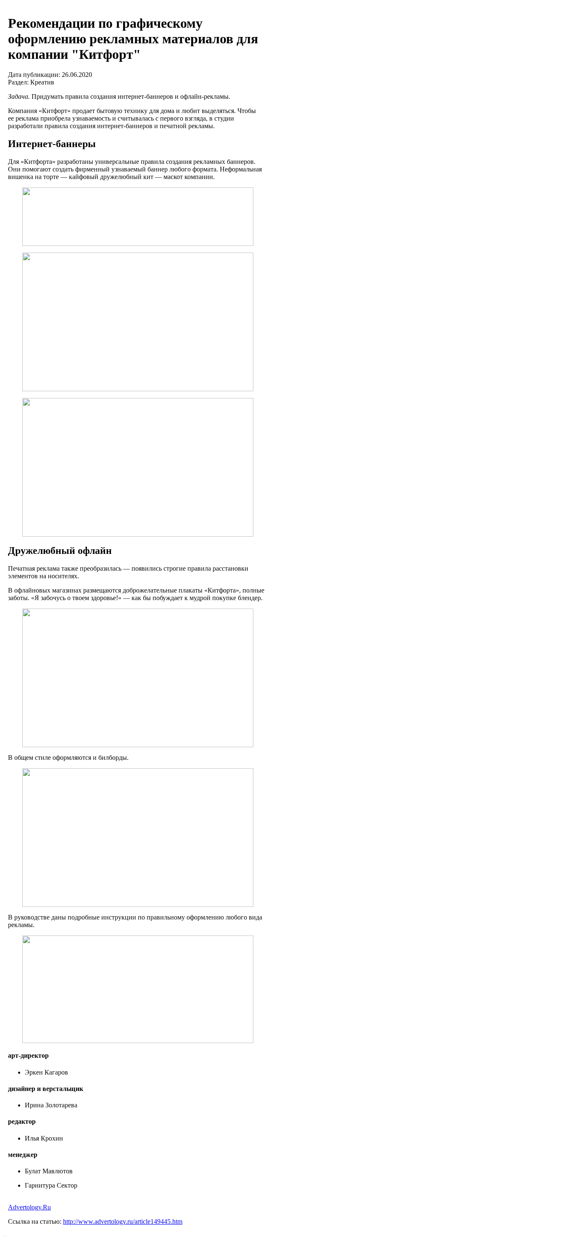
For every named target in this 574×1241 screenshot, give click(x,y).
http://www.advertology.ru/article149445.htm (122, 1221)
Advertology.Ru (29, 1207)
